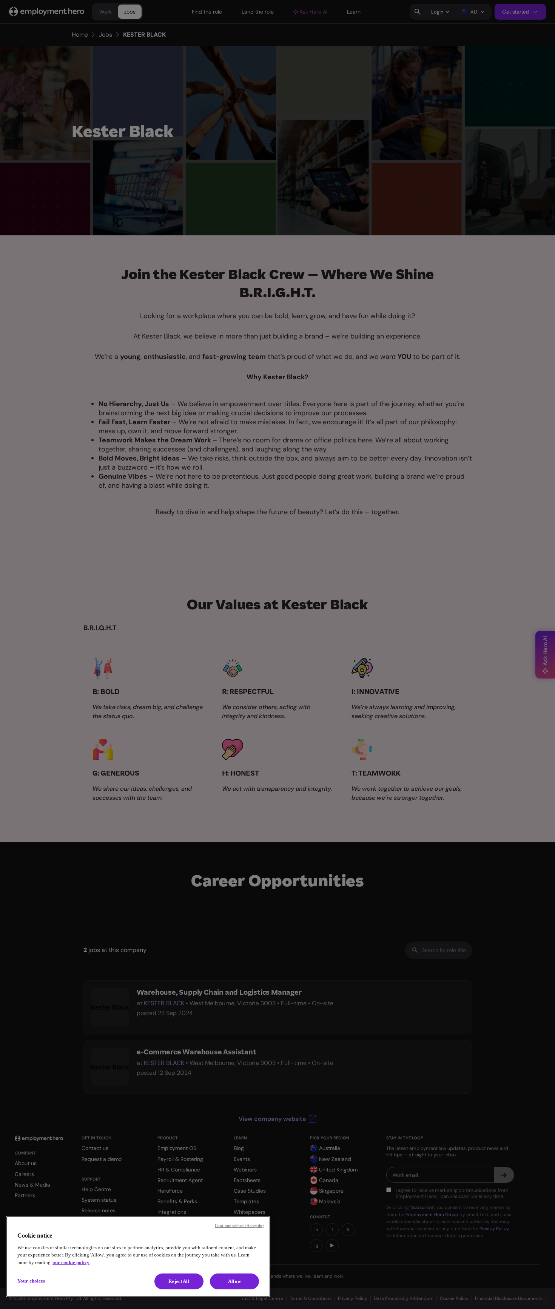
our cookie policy (70, 1262)
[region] (138, 1256)
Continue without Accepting (240, 1225)
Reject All (178, 1281)
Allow (234, 1281)
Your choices (31, 1281)
